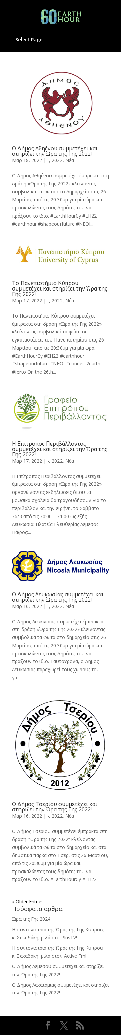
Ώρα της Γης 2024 (31, 919)
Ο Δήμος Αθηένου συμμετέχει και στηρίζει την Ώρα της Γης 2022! (55, 151)
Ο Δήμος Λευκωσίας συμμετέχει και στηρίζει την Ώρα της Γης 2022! (58, 596)
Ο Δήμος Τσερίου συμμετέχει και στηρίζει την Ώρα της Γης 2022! (54, 806)
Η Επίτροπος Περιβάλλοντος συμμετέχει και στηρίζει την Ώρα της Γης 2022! (59, 449)
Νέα (69, 160)
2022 (57, 160)
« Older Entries (28, 901)
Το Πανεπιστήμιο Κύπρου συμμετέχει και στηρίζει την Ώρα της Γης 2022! (59, 288)
